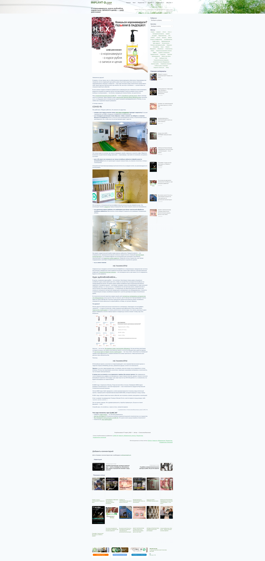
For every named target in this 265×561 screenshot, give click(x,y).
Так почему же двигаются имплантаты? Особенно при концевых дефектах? (165, 182)
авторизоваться (126, 455)
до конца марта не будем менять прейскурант (108, 351)
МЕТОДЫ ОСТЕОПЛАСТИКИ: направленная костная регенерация (153, 529)
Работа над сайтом (166, 56)
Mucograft (154, 35)
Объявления (160, 48)
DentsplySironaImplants (158, 33)
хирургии (107, 206)
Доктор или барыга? (100, 416)
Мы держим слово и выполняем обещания (117, 348)
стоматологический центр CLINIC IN (105, 95)
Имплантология (165, 43)
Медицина (169, 45)
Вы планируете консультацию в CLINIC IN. (106, 418)
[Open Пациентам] (145, 3)
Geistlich (168, 33)
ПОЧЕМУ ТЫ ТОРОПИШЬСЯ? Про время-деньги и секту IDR (165, 105)
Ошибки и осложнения (163, 52)
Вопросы (164, 37)
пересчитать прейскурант (100, 310)
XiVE (169, 35)
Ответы (152, 50)
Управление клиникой (166, 63)
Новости (167, 46)
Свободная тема (163, 58)
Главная (136, 9)
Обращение (153, 48)
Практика (169, 54)
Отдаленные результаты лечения (164, 50)
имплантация (140, 254)
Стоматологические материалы (161, 60)
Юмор (167, 67)
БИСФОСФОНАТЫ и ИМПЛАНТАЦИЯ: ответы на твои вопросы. (165, 120)
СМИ (156, 58)
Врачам (170, 37)
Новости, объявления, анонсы (127, 435)
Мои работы (156, 46)
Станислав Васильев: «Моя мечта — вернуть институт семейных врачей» (166, 529)
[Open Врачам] (153, 3)
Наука (162, 46)
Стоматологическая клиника (107, 272)
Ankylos (152, 31)
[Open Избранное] (163, 3)
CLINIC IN (144, 9)
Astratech (158, 31)
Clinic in (170, 31)
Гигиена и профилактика (156, 39)
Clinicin (164, 31)
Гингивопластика (168, 39)
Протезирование (156, 56)
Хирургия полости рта (159, 67)
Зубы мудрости (156, 43)
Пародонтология (154, 54)
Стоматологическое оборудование (161, 61)
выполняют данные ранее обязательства (129, 97)
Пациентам (162, 54)
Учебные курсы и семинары (161, 65)
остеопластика (96, 256)
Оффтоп (155, 52)
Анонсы (158, 37)
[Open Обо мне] (172, 3)
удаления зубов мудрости (111, 258)
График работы (156, 41)
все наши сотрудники (122, 112)
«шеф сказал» (103, 414)
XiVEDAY (153, 37)
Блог (140, 9)
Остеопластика (168, 48)
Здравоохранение (165, 41)
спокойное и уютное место (129, 95)
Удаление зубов (155, 63)
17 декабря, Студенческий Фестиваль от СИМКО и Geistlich (164, 164)
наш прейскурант (107, 419)
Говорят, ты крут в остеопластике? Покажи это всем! (165, 76)
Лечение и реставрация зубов (157, 45)
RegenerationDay (162, 35)
